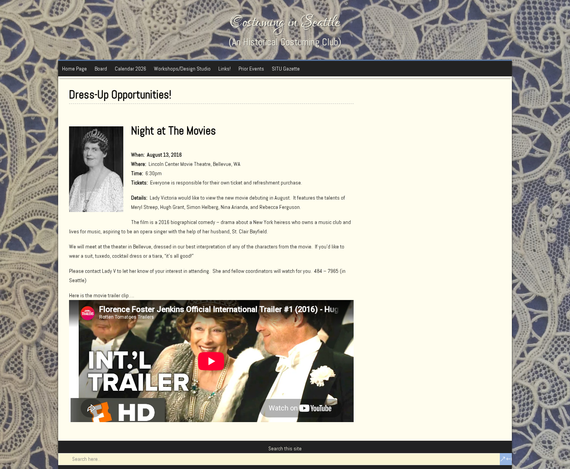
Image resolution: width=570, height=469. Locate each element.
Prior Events (251, 68)
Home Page (74, 68)
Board (101, 68)
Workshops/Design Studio (182, 68)
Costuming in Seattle (285, 22)
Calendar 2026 (130, 68)
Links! (224, 68)
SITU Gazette (286, 68)
